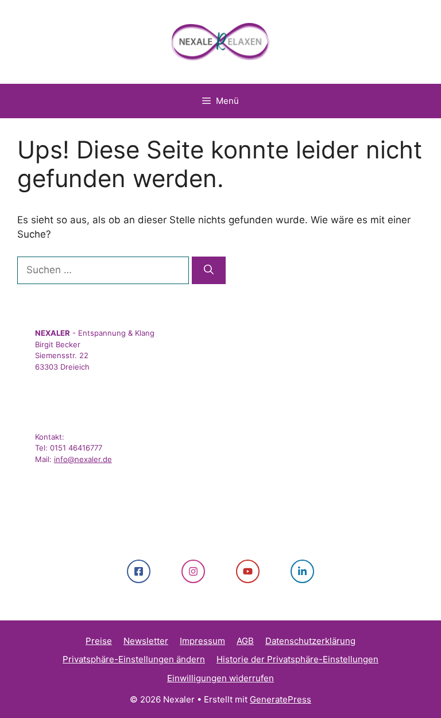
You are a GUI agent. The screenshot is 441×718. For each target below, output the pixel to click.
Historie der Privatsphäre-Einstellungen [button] (297, 659)
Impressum (202, 640)
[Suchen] (209, 270)
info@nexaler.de (83, 459)
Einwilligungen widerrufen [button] (220, 678)
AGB (245, 640)
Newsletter (145, 640)
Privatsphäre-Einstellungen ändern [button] (134, 659)
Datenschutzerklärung (310, 640)
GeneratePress (280, 699)
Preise (99, 640)
